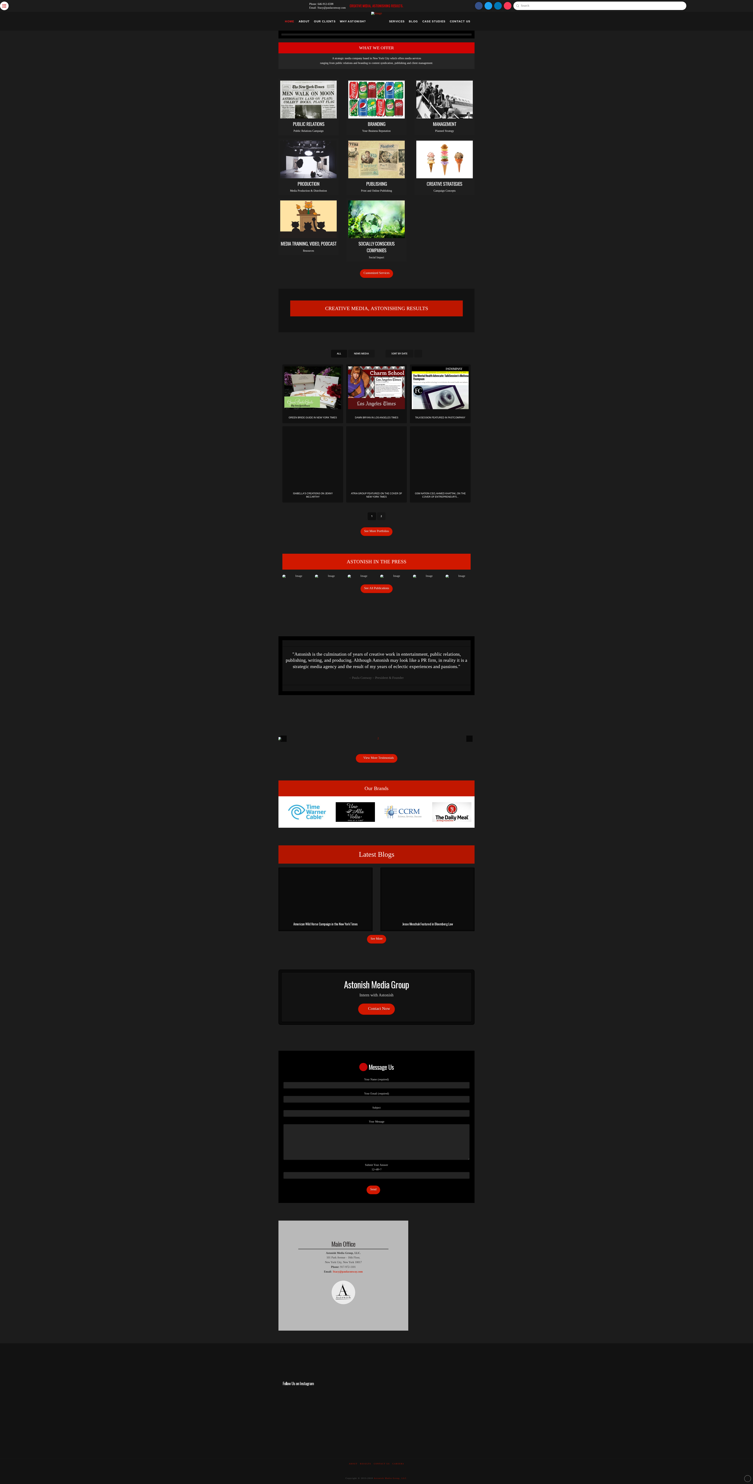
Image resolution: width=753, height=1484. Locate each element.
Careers (398, 1464)
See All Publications (376, 588)
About (353, 1464)
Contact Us (382, 1464)
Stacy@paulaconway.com (348, 1271)
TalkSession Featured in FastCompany (440, 417)
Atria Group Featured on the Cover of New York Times (376, 495)
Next (468, 812)
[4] (382, 737)
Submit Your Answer (376, 1167)
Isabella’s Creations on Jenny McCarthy (313, 495)
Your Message (376, 1121)
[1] (370, 737)
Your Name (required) (376, 1079)
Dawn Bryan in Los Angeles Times (376, 417)
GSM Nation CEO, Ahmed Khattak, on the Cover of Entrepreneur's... (440, 495)
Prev (285, 812)
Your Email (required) (376, 1093)
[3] (376, 738)
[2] (374, 737)
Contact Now (379, 1008)
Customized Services (376, 273)
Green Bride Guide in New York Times (313, 417)
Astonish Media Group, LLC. (390, 1478)
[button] (4, 6)
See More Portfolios (376, 531)
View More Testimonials (378, 757)
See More (377, 938)
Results (365, 1464)
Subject (376, 1107)
